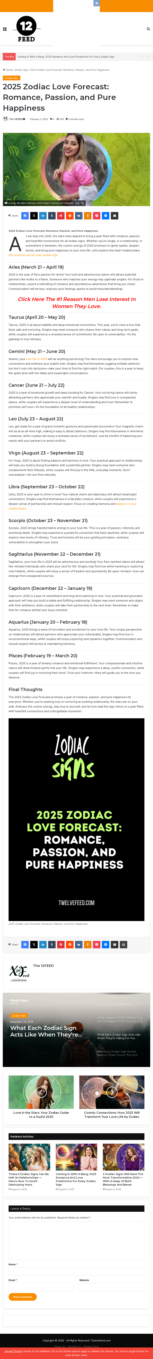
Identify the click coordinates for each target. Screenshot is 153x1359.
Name (13, 1264)
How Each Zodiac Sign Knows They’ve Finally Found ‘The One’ (42, 1031)
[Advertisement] (76, 23)
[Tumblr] (52, 215)
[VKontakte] (78, 215)
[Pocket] (96, 215)
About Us (59, 1346)
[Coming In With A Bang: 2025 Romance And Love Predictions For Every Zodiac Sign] (76, 1157)
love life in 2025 (36, 359)
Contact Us (74, 1346)
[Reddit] (70, 215)
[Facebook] (25, 215)
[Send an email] (24, 119)
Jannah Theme (13, 1351)
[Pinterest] (61, 215)
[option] (76, 1030)
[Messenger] (105, 215)
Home (9, 69)
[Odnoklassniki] (87, 215)
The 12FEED (16, 119)
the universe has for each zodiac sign (33, 255)
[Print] (123, 944)
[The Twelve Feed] (27, 29)
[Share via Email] (114, 215)
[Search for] (148, 30)
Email (13, 1280)
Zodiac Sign (21, 69)
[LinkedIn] (43, 215)
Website (84, 1280)
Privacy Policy (91, 1346)
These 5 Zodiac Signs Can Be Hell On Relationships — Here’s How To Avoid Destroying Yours (29, 1179)
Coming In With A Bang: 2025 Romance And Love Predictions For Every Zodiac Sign (76, 1179)
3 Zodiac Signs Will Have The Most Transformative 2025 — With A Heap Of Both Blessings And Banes (77, 56)
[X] (34, 215)
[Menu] (5, 30)
